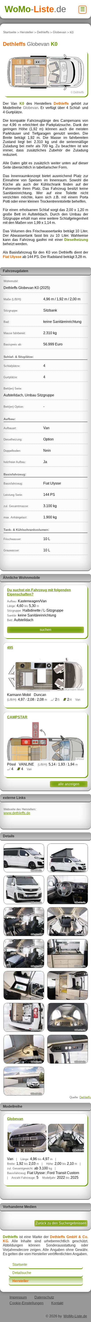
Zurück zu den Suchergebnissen (61, 1223)
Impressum (18, 1297)
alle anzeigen (68, 784)
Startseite (9, 32)
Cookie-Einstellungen (26, 1303)
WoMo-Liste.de (75, 1316)
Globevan (59, 32)
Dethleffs (43, 32)
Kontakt (57, 1303)
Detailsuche (21, 1273)
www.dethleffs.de (17, 813)
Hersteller (26, 32)
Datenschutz (44, 1297)
